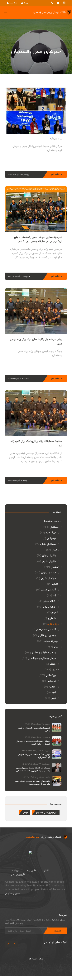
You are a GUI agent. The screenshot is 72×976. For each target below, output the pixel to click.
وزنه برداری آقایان (44, 635)
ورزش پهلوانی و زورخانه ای (39, 658)
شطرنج (53, 613)
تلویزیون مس (18, 874)
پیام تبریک (56, 138)
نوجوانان (49, 538)
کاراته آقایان (47, 601)
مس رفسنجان (12, 893)
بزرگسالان (48, 533)
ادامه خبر (55, 174)
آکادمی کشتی (46, 590)
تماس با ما (31, 870)
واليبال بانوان (46, 556)
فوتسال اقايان (46, 578)
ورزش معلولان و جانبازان (40, 653)
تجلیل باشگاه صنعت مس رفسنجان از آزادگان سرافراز (34, 756)
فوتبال (52, 670)
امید (51, 692)
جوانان (50, 687)
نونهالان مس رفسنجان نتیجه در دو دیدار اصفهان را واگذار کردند (33, 743)
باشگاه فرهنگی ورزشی (43, 837)
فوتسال (51, 567)
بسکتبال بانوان (45, 544)
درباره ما (15, 870)
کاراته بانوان (46, 607)
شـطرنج (50, 618)
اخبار (46, 870)
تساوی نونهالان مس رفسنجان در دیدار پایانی (34, 729)
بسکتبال (51, 527)
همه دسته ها (51, 521)
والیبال (52, 550)
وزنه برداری (51, 624)
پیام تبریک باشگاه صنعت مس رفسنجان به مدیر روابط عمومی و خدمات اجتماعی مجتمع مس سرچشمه (33, 771)
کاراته (53, 595)
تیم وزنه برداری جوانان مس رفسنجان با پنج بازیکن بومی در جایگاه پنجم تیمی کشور (38, 239)
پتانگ (51, 664)
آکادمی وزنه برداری (44, 630)
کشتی (53, 584)
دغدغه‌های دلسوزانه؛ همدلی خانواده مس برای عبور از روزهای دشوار (32, 783)
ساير (52, 647)
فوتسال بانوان (45, 573)
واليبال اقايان (46, 561)
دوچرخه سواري (48, 641)
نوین (50, 698)
